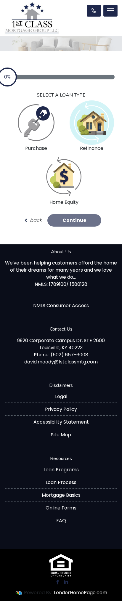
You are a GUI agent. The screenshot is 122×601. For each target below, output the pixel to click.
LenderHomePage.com (80, 592)
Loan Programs (61, 469)
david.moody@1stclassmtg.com (61, 361)
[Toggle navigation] (110, 11)
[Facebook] (57, 582)
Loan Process (61, 482)
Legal (61, 396)
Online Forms (61, 507)
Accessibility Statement (61, 422)
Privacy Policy (61, 409)
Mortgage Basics (61, 495)
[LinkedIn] (66, 582)
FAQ (61, 520)
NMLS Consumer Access (61, 305)
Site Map (61, 434)
